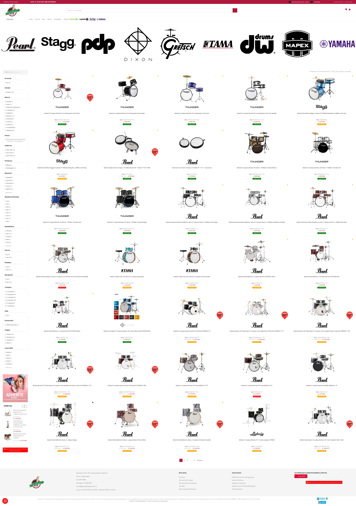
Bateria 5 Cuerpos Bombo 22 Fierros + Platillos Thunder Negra (127, 222)
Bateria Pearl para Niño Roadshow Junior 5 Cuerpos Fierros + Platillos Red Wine (322, 222)
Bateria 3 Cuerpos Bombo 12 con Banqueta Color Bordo (62, 113)
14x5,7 (9, 236)
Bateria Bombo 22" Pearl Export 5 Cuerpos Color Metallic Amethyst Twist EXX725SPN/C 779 (62, 385)
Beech (9, 189)
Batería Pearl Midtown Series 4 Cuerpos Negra (62, 440)
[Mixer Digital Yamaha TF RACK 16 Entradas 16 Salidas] (8, 426)
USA (8, 343)
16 (8, 207)
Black (9, 165)
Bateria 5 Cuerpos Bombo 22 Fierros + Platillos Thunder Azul (62, 222)
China (10, 334)
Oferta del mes (12, 325)
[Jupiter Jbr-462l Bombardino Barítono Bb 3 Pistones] (8, 435)
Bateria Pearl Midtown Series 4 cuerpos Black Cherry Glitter (127, 440)
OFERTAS (8, 406)
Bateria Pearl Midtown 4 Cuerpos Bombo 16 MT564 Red (321, 277)
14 (7, 204)
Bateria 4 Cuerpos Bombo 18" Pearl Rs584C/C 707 (192, 385)
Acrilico (9, 180)
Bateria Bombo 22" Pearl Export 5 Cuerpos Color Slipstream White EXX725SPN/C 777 (257, 331)
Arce (9, 186)
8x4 (8, 239)
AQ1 (8, 355)
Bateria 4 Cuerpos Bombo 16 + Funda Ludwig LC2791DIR (256, 440)
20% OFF (10, 156)
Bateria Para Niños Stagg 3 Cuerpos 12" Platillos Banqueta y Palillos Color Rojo (62, 168)
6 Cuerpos (10, 303)
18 (8, 210)
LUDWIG (10, 110)
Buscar (235, 10)
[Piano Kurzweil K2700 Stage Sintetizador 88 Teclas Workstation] (8, 413)
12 (7, 201)
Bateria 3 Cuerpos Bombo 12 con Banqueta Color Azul (192, 113)
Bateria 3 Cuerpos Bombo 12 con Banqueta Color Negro (127, 113)
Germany (10, 337)
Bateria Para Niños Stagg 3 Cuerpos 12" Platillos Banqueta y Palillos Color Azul (321, 113)
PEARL (10, 116)
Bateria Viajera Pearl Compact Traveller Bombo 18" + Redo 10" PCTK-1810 (127, 168)
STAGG (9, 122)
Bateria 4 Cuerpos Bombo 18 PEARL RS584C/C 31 (321, 385)
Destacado (11, 168)
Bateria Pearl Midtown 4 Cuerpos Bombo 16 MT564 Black (62, 331)
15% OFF (10, 153)
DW (9, 104)
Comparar (50, 127)
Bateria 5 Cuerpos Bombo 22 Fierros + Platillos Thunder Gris (322, 168)
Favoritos (82, 127)
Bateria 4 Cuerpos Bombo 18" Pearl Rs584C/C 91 (256, 385)
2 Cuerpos (10, 291)
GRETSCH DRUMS (13, 107)
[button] (338, 2)
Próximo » (200, 460)
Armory (9, 364)
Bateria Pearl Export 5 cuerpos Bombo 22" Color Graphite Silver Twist (322, 440)
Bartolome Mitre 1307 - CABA (300, 2)
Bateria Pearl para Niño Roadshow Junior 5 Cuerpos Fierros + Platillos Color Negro (192, 222)
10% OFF (10, 150)
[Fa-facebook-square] (328, 1)
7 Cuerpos (10, 306)
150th (9, 352)
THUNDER (10, 127)
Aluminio (10, 183)
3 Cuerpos (11, 294)
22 (8, 215)
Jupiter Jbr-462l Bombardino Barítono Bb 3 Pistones (18, 435)
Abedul (9, 177)
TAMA (9, 124)
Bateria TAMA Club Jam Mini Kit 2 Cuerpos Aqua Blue (127, 277)
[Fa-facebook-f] (322, 1)
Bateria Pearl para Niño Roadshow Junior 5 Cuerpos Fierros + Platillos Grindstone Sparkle (257, 222)
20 (8, 213)
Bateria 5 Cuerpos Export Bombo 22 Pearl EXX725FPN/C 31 (192, 331)
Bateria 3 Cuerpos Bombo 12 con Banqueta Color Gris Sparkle (256, 113)
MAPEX (9, 113)
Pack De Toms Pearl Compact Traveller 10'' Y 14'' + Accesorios (192, 168)
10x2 (8, 242)
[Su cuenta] (353, 10)
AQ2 (8, 358)
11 (194, 460)
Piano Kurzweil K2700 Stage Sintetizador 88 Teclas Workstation (20, 413)
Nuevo (10, 92)
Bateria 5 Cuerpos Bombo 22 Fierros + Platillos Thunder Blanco (257, 168)
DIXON (9, 101)
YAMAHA (10, 130)
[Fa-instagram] (325, 1)
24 (8, 218)
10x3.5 (9, 231)
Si (8, 83)
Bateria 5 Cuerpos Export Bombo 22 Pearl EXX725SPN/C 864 (127, 385)
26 (8, 221)
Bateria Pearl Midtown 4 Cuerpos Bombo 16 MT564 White (257, 277)
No (8, 234)
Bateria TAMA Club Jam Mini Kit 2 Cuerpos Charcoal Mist (192, 277)
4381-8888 (317, 2)
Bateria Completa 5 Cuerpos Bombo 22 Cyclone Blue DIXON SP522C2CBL (127, 331)
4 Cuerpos (11, 297)
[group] (62, 88)
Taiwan (10, 340)
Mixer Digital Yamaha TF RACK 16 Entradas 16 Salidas (19, 425)
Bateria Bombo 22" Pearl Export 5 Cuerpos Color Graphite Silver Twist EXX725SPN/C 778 (322, 331)
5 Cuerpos (11, 300)
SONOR (10, 119)
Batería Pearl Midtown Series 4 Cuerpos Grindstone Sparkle (192, 440)
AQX (8, 361)
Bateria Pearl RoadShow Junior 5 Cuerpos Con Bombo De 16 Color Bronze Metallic (62, 277)
